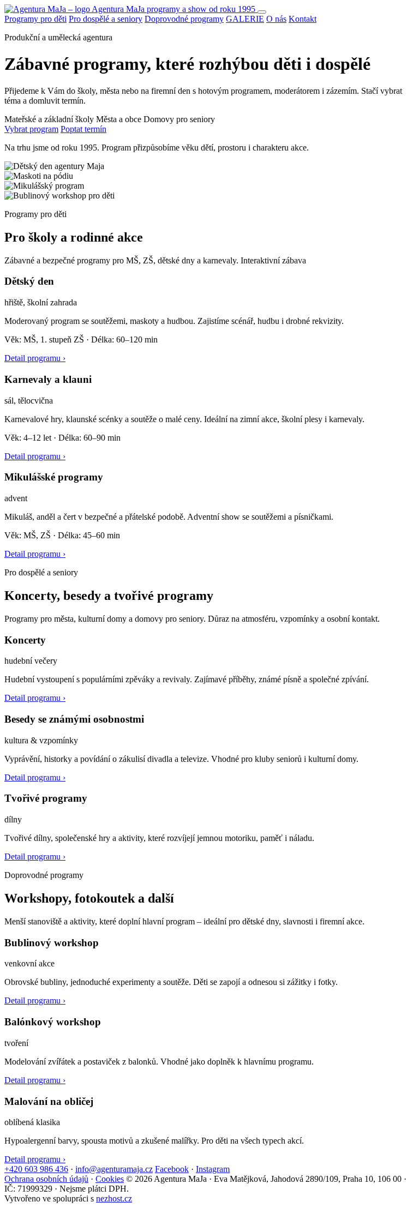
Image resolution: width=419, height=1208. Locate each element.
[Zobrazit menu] (262, 12)
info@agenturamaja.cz (114, 1169)
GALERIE (245, 18)
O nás (276, 18)
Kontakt (302, 18)
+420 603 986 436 (36, 1169)
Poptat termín (83, 129)
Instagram (213, 1169)
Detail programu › (34, 358)
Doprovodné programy (184, 18)
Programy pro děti (35, 18)
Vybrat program (31, 129)
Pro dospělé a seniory (105, 18)
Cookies (109, 1178)
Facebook (172, 1169)
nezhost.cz (114, 1198)
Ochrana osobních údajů (46, 1178)
